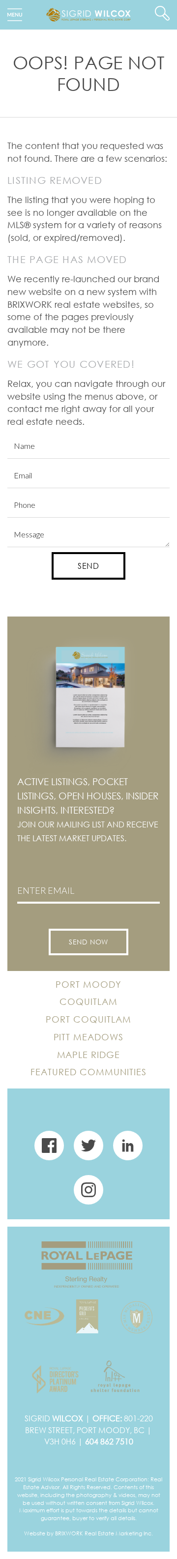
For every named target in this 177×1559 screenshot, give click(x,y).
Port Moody (88, 984)
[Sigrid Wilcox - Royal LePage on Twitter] (88, 1149)
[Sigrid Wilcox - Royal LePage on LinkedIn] (127, 1149)
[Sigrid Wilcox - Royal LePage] (88, 13)
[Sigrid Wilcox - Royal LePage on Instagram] (88, 1193)
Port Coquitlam (88, 1019)
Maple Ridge (88, 1054)
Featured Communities (88, 1071)
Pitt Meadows (89, 1036)
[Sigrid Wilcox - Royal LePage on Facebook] (49, 1149)
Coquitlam (88, 1001)
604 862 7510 (109, 1441)
